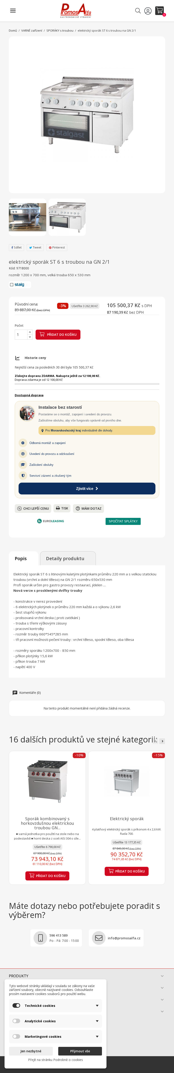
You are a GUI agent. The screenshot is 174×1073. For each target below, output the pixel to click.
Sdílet (18, 247)
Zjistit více (84, 489)
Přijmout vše (80, 1051)
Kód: (12, 268)
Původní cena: (26, 304)
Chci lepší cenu (36, 508)
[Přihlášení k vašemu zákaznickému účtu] (148, 10)
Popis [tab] (21, 558)
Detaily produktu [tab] (65, 558)
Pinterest (58, 247)
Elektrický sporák (127, 818)
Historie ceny (35, 358)
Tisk (64, 508)
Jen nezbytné (30, 1051)
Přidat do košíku (61, 334)
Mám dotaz (88, 508)
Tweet (37, 247)
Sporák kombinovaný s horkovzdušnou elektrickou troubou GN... (47, 823)
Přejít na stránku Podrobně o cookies (55, 1060)
